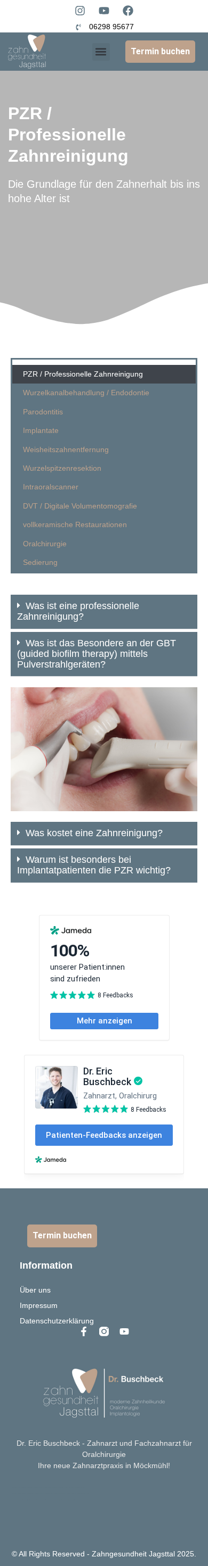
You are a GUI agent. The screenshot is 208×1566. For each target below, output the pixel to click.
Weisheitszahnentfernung (66, 449)
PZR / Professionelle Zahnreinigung (83, 374)
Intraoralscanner (50, 486)
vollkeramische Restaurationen (75, 524)
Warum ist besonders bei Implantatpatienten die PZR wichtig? (94, 865)
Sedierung (40, 562)
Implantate (41, 430)
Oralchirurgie (45, 543)
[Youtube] (104, 10)
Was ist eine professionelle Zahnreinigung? (78, 611)
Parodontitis (43, 411)
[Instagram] (80, 10)
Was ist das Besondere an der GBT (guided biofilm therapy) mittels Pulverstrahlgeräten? (96, 654)
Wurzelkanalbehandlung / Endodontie (86, 392)
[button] (101, 52)
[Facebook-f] (84, 1331)
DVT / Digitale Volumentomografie (80, 506)
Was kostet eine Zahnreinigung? (94, 833)
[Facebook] (128, 10)
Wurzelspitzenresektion (62, 468)
